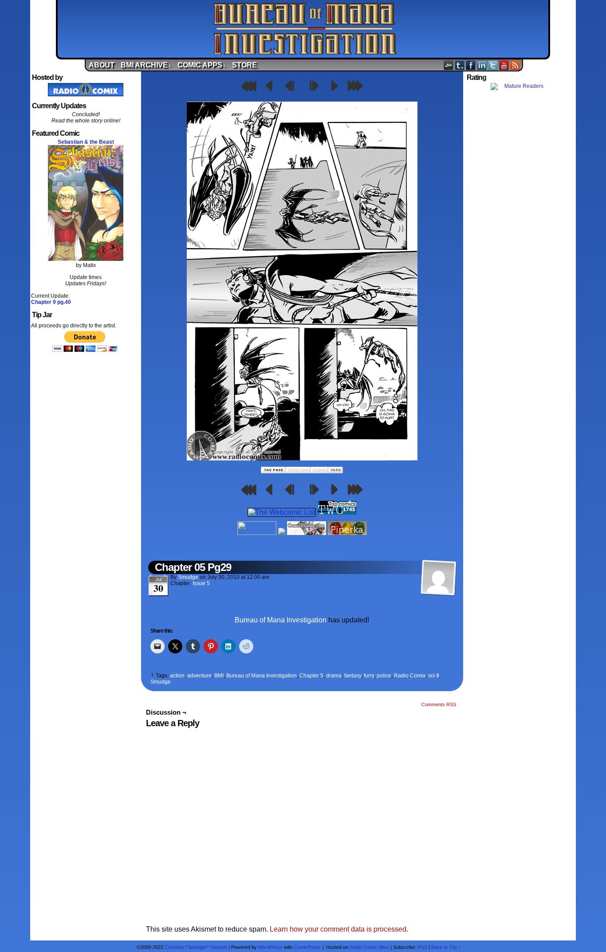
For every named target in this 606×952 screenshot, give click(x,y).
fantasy (352, 676)
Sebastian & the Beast (86, 142)
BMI (219, 676)
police (384, 676)
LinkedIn (482, 65)
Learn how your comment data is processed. (339, 929)
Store (244, 65)
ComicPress (307, 947)
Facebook (470, 65)
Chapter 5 (311, 676)
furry (369, 676)
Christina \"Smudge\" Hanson (196, 947)
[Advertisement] (520, 250)
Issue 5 (201, 583)
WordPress (270, 947)
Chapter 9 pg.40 (51, 302)
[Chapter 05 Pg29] (302, 458)
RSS (515, 65)
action (177, 676)
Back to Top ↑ (446, 947)
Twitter (493, 65)
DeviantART (448, 65)
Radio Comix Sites (369, 947)
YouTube (504, 65)
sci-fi (433, 676)
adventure (199, 676)
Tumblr (459, 65)
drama (334, 676)
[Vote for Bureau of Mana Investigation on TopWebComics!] (337, 512)
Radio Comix (409, 676)
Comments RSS (438, 704)
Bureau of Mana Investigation (305, 28)
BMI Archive (146, 65)
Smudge (188, 577)
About (101, 65)
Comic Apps (201, 65)
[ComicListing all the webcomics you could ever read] (306, 532)
